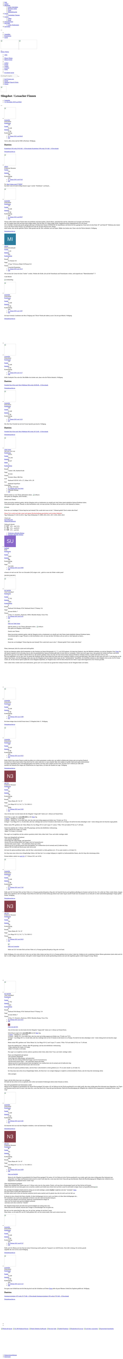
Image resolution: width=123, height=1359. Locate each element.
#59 (9, 1245)
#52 (9, 757)
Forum (6, 64)
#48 (9, 491)
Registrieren (7, 36)
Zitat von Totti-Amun (14, 623)
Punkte (6, 126)
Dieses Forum (8, 59)
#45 (9, 312)
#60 (9, 1285)
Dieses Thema (8, 58)
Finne (117, 651)
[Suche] (1, 50)
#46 (9, 374)
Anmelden (7, 34)
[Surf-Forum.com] (19, 48)
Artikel (6, 63)
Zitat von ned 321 (13, 1027)
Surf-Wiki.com (8, 519)
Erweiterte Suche (9, 72)
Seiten (6, 69)
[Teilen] (1, 105)
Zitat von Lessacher (13, 946)
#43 (9, 218)
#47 (9, 421)
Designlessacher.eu (9, 151)
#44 (9, 270)
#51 (9, 718)
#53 (9, 811)
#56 (9, 1021)
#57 (9, 1122)
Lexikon (6, 68)
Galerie (6, 66)
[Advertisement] (15, 332)
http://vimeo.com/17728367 (14, 184)
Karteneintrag (8, 256)
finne (33, 817)
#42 (9, 181)
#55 (9, 941)
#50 (9, 618)
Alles (5, 55)
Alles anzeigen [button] (12, 1074)
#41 (9, 138)
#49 (9, 569)
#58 (9, 1171)
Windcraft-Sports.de (10, 521)
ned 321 (22, 856)
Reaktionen (7, 123)
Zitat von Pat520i (13, 1174)
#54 (9, 889)
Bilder (6, 462)
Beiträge (6, 129)
